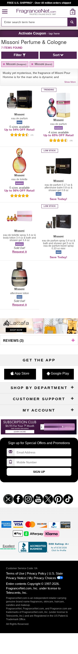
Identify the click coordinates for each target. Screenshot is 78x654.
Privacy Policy (36, 573)
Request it (19, 251)
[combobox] (39, 22)
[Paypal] (53, 524)
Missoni (15, 64)
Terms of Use (15, 573)
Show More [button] (70, 82)
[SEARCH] (72, 22)
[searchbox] (34, 22)
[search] (66, 11)
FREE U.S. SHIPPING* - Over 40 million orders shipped (39, 2)
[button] (4, 11)
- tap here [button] (39, 33)
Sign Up (39, 471)
